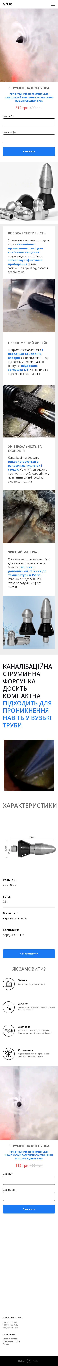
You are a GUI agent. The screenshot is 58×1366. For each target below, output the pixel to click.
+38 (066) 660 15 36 (10, 1327)
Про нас (6, 1344)
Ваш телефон (10, 132)
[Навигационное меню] (53, 4)
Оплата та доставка (10, 1339)
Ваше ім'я (8, 116)
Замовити (29, 151)
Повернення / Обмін (11, 1341)
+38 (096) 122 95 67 (10, 1325)
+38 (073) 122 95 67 (10, 1322)
